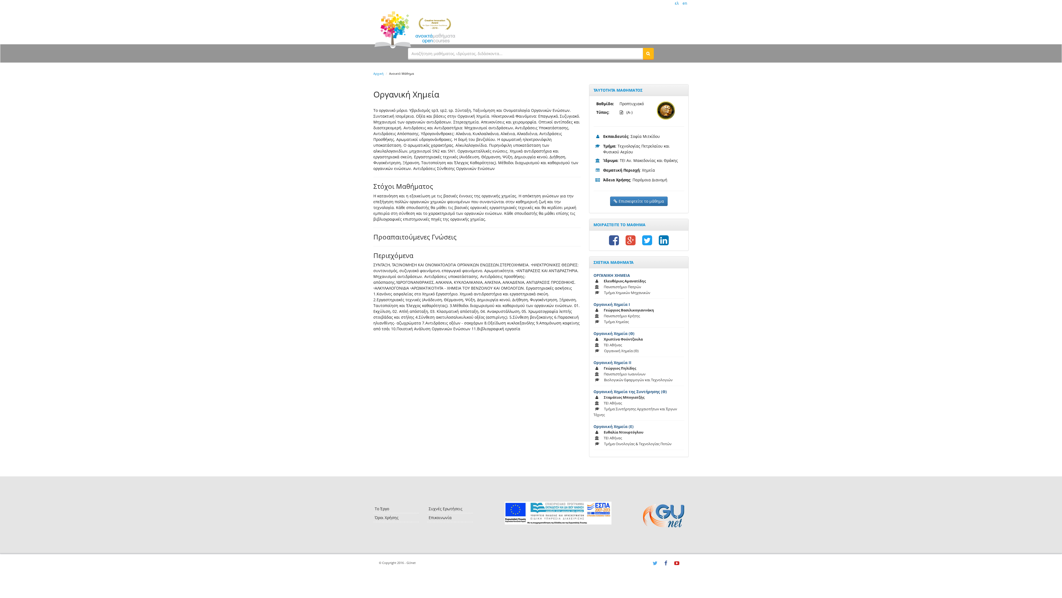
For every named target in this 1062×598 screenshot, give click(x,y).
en (685, 3)
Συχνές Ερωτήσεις (445, 508)
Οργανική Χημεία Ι (612, 304)
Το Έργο (382, 508)
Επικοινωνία (440, 517)
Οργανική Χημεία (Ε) (614, 426)
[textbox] (525, 53)
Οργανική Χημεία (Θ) (614, 333)
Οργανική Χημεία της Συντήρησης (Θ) (630, 391)
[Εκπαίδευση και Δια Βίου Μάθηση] (558, 513)
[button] (648, 53)
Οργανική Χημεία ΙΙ (612, 362)
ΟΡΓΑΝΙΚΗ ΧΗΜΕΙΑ (612, 275)
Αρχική (378, 73)
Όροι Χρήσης (387, 517)
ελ (677, 3)
